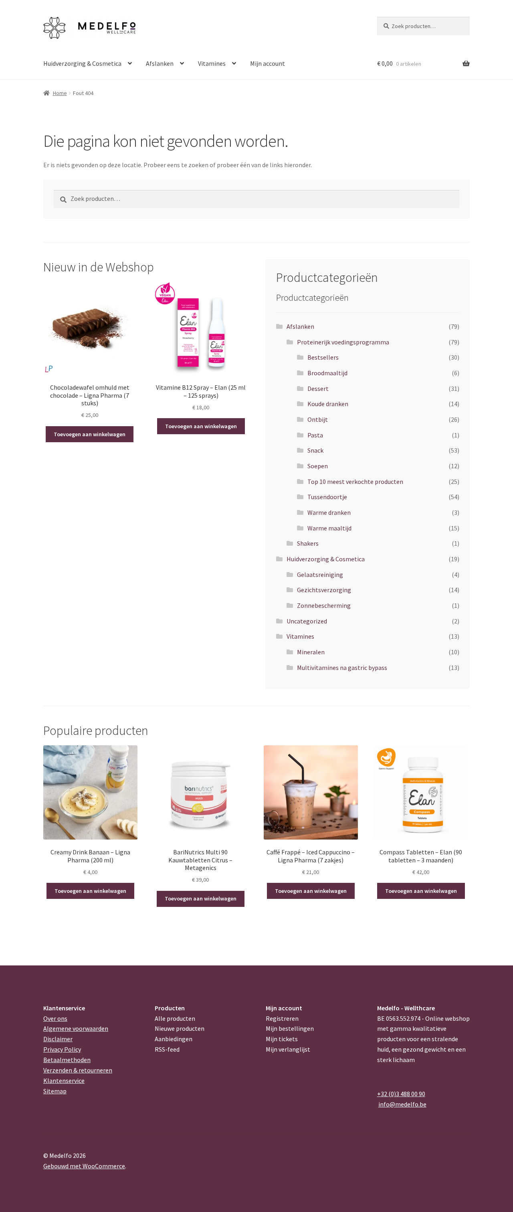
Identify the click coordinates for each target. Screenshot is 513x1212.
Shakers (308, 543)
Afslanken (160, 63)
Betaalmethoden (67, 1060)
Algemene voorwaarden (75, 1028)
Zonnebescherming (324, 605)
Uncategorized (307, 621)
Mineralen (311, 652)
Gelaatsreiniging (320, 575)
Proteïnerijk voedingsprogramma (343, 342)
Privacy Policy (62, 1049)
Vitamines (212, 63)
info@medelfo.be (402, 1104)
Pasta (315, 435)
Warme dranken (329, 512)
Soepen (317, 466)
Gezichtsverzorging (324, 590)
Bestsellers (323, 357)
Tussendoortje (327, 497)
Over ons (55, 1018)
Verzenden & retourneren (77, 1070)
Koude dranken (327, 404)
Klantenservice (64, 1080)
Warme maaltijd (329, 528)
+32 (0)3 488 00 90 (401, 1094)
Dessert (318, 388)
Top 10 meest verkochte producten (355, 482)
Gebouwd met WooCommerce (84, 1166)
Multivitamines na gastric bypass (342, 668)
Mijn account (267, 63)
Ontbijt (317, 419)
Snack (315, 450)
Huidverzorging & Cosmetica (82, 63)
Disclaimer (58, 1039)
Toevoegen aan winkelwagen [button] (89, 434)
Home (60, 93)
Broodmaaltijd (327, 373)
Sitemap (55, 1091)
